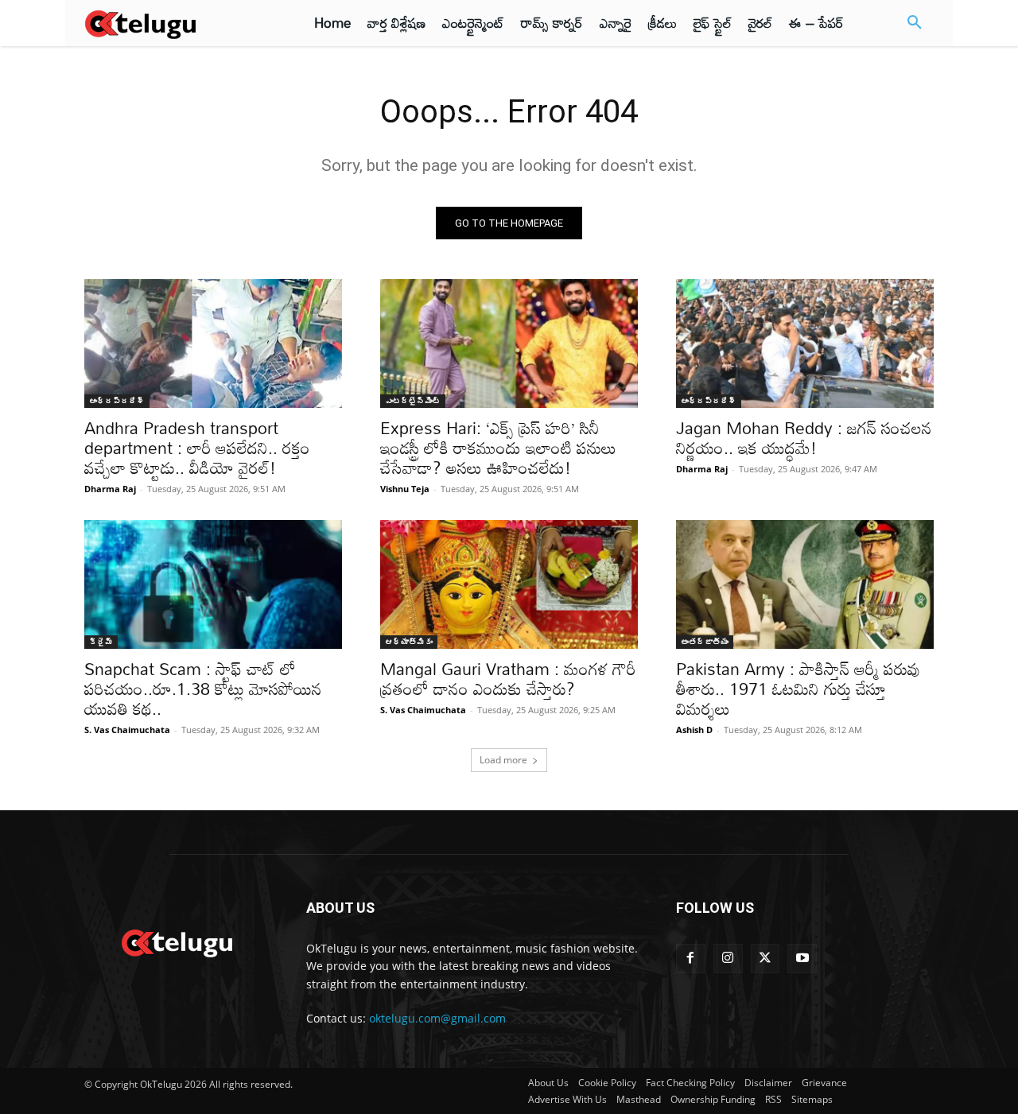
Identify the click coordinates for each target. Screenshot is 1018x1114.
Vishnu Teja (404, 489)
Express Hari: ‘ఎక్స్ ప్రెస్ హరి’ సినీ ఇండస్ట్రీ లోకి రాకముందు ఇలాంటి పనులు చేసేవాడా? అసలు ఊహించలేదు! (498, 447)
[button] (915, 23)
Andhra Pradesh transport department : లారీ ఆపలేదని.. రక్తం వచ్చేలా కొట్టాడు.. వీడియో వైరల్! (197, 447)
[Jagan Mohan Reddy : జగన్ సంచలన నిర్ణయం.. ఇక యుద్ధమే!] (805, 343)
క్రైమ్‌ (101, 641)
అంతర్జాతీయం (705, 641)
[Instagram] (728, 958)
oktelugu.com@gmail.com (437, 1018)
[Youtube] (802, 958)
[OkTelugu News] (176, 941)
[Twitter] (765, 958)
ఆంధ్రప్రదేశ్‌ (117, 400)
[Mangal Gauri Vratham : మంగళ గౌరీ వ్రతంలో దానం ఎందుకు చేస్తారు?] (509, 584)
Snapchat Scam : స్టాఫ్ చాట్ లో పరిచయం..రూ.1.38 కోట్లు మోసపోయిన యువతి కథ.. (203, 688)
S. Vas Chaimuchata (127, 730)
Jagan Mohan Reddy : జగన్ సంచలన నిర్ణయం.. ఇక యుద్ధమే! (804, 437)
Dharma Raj (110, 489)
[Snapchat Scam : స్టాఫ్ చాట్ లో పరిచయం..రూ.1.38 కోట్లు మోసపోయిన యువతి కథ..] (213, 584)
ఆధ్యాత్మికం (409, 641)
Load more (503, 760)
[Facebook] (690, 958)
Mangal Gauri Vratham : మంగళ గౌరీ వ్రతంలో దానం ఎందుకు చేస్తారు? (507, 678)
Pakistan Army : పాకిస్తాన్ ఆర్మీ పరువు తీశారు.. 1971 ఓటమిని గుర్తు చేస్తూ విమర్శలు (798, 688)
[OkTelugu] (176, 23)
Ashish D (694, 730)
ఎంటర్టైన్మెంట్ (413, 400)
